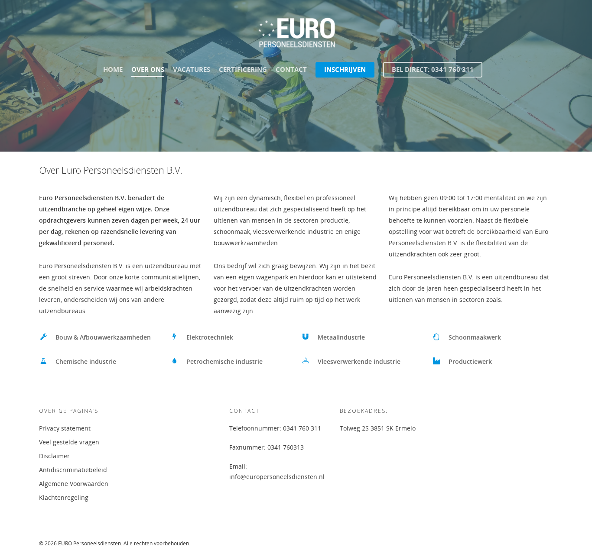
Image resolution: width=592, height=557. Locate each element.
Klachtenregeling (63, 497)
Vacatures (191, 69)
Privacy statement (65, 428)
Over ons (147, 69)
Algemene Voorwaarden (73, 483)
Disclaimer (54, 456)
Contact (291, 69)
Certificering (243, 69)
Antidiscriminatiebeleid (73, 470)
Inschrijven (345, 69)
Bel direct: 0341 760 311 (433, 69)
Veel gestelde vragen (69, 442)
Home (113, 69)
